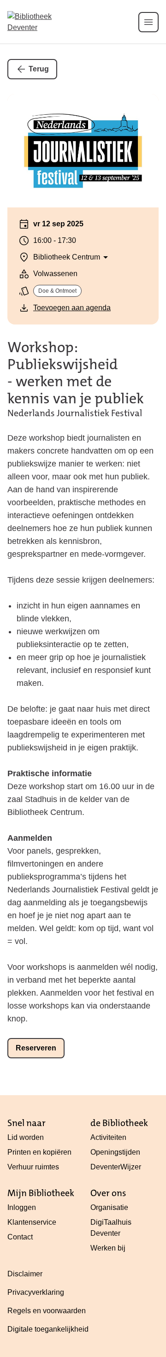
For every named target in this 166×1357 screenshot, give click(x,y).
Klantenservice (31, 1222)
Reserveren (36, 1048)
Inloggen (21, 1207)
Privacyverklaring (35, 1292)
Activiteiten (108, 1137)
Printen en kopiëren (39, 1152)
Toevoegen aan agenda (72, 308)
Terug (39, 69)
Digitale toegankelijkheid (48, 1329)
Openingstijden (115, 1152)
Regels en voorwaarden (46, 1311)
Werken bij (107, 1248)
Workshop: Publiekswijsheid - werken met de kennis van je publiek (75, 373)
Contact (20, 1237)
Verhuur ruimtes (33, 1167)
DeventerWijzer (115, 1167)
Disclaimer (24, 1274)
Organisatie (109, 1207)
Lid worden (25, 1137)
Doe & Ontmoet (57, 291)
